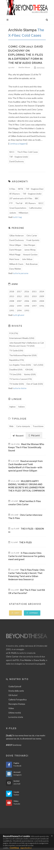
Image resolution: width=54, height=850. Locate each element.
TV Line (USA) (15, 374)
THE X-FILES (25, 542)
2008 (11, 301)
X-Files (12, 189)
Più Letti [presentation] (35, 435)
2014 (41, 291)
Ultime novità (14, 712)
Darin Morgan (15, 250)
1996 (41, 306)
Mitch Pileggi (14, 254)
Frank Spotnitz (33, 240)
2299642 (33, 613)
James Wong (29, 250)
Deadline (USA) (15, 369)
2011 (26, 296)
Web (11, 426)
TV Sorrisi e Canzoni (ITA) (20, 379)
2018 (11, 291)
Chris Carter (31, 235)
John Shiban (27, 259)
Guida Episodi (14, 686)
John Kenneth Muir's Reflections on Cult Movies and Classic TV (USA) (26, 344)
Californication (35, 208)
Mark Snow (14, 259)
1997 (34, 306)
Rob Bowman (32, 264)
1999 (19, 306)
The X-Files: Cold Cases (27, 152)
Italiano (21, 406)
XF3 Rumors (14, 194)
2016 (26, 291)
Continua (14, 847)
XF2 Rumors (30, 203)
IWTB (20, 189)
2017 (19, 291)
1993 (26, 310)
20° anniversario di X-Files (20, 198)
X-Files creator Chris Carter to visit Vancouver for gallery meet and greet (26, 556)
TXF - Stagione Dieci (34, 189)
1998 (26, 306)
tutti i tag (17, 217)
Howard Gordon (30, 254)
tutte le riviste (19, 388)
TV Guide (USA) (16, 350)
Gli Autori (12, 695)
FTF (11, 203)
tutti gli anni (18, 315)
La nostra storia (15, 717)
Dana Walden (15, 269)
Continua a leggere (18, 143)
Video (11, 708)
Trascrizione (38, 426)
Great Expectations (17, 208)
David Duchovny (16, 161)
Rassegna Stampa (16, 704)
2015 (34, 291)
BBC (37, 198)
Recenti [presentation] (19, 435)
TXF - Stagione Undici (18, 157)
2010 (34, 296)
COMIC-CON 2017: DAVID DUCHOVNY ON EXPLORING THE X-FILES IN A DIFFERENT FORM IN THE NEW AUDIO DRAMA (25, 54)
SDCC (12, 152)
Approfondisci (26, 848)
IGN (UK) (29, 369)
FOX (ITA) (13, 333)
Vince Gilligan (15, 245)
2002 (11, 306)
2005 (34, 301)
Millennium (23, 213)
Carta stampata (23, 426)
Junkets (12, 213)
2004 (41, 301)
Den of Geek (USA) (35, 384)
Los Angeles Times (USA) (20, 365)
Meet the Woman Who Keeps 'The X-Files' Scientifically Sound (26, 447)
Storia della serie (16, 690)
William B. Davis (16, 264)
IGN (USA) (40, 68)
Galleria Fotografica (17, 699)
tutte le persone (20, 273)
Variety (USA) (30, 374)
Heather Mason (24, 67)
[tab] (18, 435)
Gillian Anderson (16, 235)
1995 (11, 310)
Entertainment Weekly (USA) (21, 338)
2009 (41, 296)
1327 (16, 613)
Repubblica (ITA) (16, 360)
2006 (26, 301)
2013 (11, 296)
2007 (19, 301)
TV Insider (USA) (16, 384)
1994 (19, 310)
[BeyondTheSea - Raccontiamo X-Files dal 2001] (27, 7)
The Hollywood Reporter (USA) (23, 355)
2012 (19, 296)
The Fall (18, 203)
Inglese (12, 406)
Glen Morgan (29, 245)
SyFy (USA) (38, 365)
